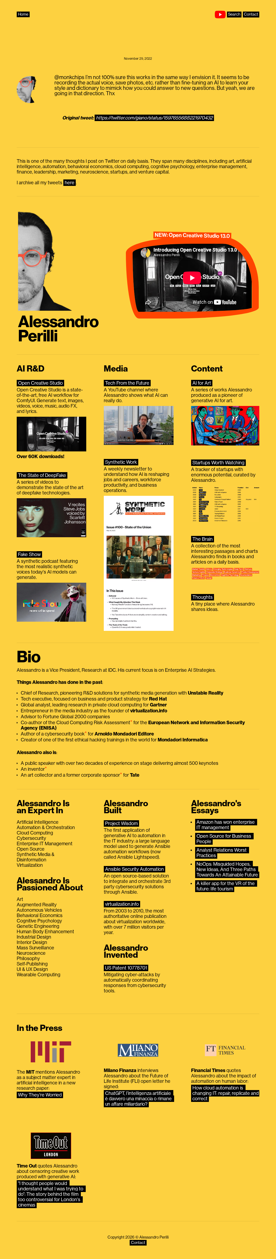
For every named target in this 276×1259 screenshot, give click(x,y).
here (69, 182)
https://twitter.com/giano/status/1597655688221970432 (154, 117)
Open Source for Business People (224, 839)
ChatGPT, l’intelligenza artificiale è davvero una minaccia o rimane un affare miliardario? (139, 1098)
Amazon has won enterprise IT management (226, 825)
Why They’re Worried (40, 1094)
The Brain (202, 539)
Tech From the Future (127, 383)
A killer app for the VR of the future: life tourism (226, 886)
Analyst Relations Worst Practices (222, 853)
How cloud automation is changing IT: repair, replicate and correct (226, 1093)
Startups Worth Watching (218, 462)
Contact (251, 14)
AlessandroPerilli (58, 329)
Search (234, 14)
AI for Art (201, 383)
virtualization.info (122, 904)
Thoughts (202, 597)
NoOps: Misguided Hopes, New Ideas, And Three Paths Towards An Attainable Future (227, 869)
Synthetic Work (121, 462)
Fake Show (29, 554)
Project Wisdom (121, 823)
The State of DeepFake (42, 475)
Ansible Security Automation (134, 869)
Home (23, 14)
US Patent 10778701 (126, 968)
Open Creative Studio (40, 383)
